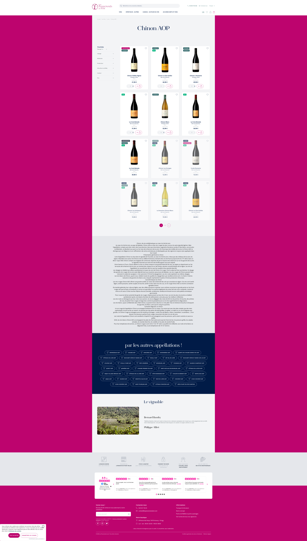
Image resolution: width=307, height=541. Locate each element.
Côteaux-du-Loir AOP (109, 358)
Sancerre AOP (148, 352)
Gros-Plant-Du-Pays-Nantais (186, 384)
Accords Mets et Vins (170, 12)
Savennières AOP (165, 352)
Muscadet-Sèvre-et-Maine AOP (133, 358)
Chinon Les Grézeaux (134, 210)
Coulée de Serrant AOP (180, 373)
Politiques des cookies (15, 531)
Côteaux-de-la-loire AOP (136, 373)
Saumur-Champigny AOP (197, 363)
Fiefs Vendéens (143, 363)
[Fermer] (43, 526)
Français (211, 5)
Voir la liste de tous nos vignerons (186, 517)
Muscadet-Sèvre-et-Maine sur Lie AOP (194, 358)
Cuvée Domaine (196, 168)
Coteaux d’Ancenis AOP (162, 384)
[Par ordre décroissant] (106, 49)
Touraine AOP (177, 363)
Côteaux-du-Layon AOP (195, 368)
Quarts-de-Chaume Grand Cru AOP (188, 352)
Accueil (98, 19)
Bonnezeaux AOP (115, 352)
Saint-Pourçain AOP (141, 384)
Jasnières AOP (125, 368)
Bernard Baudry (152, 417)
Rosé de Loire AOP (161, 379)
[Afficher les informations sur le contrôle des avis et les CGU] (110, 486)
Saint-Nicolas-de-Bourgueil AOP (170, 368)
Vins (120, 12)
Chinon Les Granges (165, 168)
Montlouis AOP (199, 373)
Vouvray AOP (108, 363)
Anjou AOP (108, 379)
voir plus (141, 485)
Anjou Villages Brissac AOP (112, 373)
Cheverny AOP (179, 379)
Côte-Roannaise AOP (158, 373)
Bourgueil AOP (160, 363)
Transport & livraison (182, 508)
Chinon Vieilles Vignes (134, 76)
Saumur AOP (123, 379)
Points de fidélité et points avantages (187, 514)
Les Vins (104, 19)
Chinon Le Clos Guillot (165, 76)
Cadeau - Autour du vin (151, 12)
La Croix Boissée (134, 122)
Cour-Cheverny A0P (197, 379)
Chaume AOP (131, 352)
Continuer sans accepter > (37, 539)
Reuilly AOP (153, 358)
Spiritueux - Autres (132, 12)
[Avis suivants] (207, 484)
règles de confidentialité (117, 518)
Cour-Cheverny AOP (121, 384)
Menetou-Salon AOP (141, 379)
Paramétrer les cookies (29, 535)
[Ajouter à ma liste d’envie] (146, 48)
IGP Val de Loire (170, 358)
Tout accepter (14, 535)
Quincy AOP (109, 368)
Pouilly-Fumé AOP (125, 363)
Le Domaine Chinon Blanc (165, 210)
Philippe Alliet (151, 427)
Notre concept (180, 511)
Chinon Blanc (165, 122)
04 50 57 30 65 (193, 6)
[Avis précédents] (113, 484)
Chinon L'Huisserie (196, 76)
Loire (108, 19)
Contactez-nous (204, 5)
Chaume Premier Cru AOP (145, 368)
